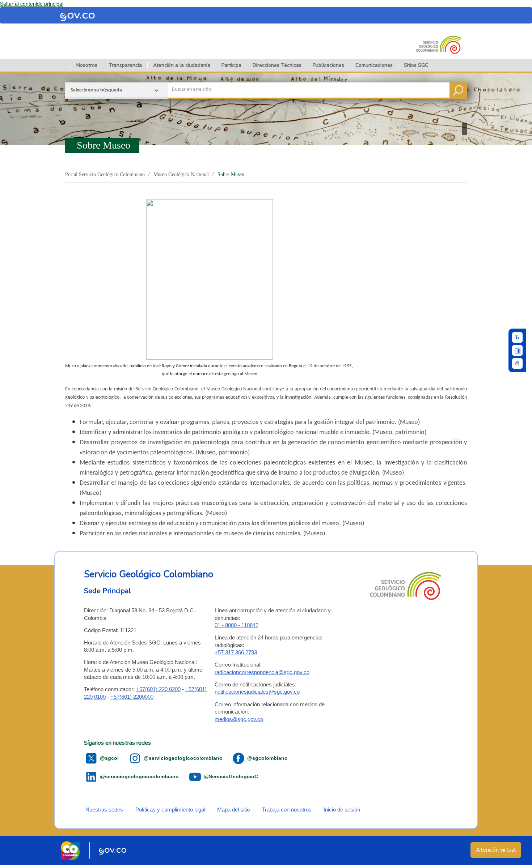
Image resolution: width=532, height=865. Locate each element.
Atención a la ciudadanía (181, 65)
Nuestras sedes (104, 809)
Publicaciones (328, 65)
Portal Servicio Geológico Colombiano (105, 174)
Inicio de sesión (342, 809)
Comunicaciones (374, 65)
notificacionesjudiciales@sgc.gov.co (257, 692)
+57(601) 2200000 (131, 697)
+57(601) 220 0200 (158, 689)
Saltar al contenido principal (31, 3)
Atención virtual (496, 850)
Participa (231, 65)
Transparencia (125, 65)
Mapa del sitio (233, 809)
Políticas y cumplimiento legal (170, 809)
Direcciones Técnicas (277, 65)
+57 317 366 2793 (236, 652)
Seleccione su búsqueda (96, 90)
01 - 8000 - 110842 (236, 625)
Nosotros (86, 65)
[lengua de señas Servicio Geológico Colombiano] (517, 363)
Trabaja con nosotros (287, 809)
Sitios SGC (416, 65)
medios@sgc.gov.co (239, 719)
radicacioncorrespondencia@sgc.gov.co (262, 672)
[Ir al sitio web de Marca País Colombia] (70, 850)
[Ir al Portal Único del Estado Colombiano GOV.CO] (112, 850)
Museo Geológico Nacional (181, 174)
